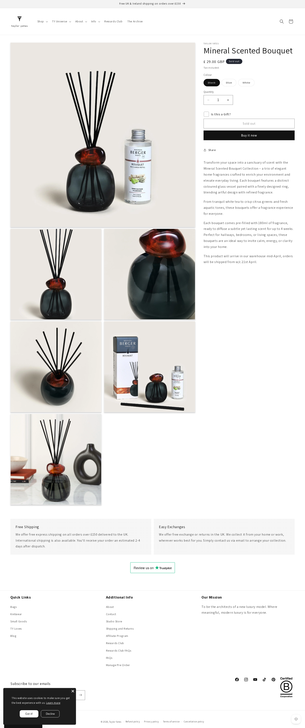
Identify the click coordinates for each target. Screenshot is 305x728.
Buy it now (249, 135)
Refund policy (133, 721)
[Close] (73, 691)
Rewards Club (115, 643)
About (110, 606)
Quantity (209, 92)
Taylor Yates (115, 721)
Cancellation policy (194, 721)
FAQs (109, 657)
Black (214, 83)
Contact (111, 614)
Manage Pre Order (118, 665)
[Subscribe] (80, 695)
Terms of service (171, 721)
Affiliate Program (117, 636)
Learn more (53, 703)
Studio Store (114, 621)
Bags (13, 606)
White (249, 83)
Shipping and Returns (120, 628)
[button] (42, 21)
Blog (13, 636)
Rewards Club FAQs (118, 650)
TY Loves (16, 628)
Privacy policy (151, 721)
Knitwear (16, 614)
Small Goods (18, 621)
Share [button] (212, 150)
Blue (231, 83)
